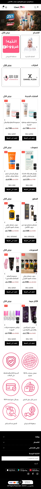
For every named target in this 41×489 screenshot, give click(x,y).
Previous (2, 21)
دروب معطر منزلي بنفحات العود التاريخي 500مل (12, 227)
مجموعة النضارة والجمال (12, 122)
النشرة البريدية (34, 454)
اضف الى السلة (12, 138)
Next (38, 21)
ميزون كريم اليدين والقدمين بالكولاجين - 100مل (29, 329)
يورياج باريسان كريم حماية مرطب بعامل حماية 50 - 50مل (11, 176)
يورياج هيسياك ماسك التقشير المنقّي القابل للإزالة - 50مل (29, 176)
